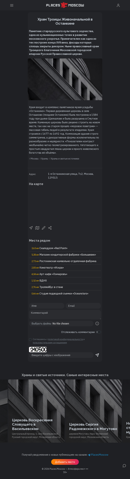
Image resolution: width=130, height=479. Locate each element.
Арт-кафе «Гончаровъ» (49, 274)
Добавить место (65, 462)
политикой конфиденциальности (65, 339)
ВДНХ (39, 280)
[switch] (98, 332)
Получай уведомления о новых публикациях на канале (65, 454)
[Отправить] (97, 355)
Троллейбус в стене (47, 287)
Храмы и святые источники (65, 158)
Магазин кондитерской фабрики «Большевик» (64, 254)
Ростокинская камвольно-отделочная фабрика (64, 261)
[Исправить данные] (44, 227)
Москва (35, 158)
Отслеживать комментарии (78, 332)
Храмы (44, 158)
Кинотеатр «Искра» (48, 267)
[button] (31, 227)
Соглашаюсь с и (59, 341)
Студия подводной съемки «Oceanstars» (60, 293)
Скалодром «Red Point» (49, 248)
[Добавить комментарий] (124, 465)
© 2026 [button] (65, 468)
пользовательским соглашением (50, 342)
